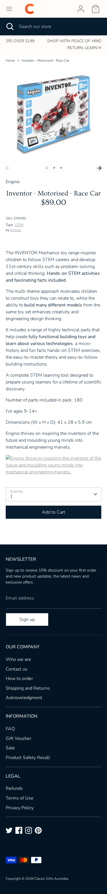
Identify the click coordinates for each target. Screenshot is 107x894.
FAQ (10, 729)
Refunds (14, 788)
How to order (19, 678)
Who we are (18, 659)
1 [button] (46, 167)
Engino (15, 230)
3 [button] (61, 168)
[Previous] (7, 168)
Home (10, 60)
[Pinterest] (38, 830)
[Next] (99, 168)
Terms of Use (19, 798)
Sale (10, 748)
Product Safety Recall (28, 757)
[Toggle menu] (9, 9)
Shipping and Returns (28, 688)
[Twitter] (9, 830)
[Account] (80, 6)
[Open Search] (9, 27)
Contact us (16, 669)
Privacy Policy (20, 808)
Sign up (27, 619)
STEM (19, 225)
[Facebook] (18, 830)
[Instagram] (28, 830)
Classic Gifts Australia (51, 878)
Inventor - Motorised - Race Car (45, 60)
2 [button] (54, 168)
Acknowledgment (24, 698)
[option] (54, 44)
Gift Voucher (18, 738)
